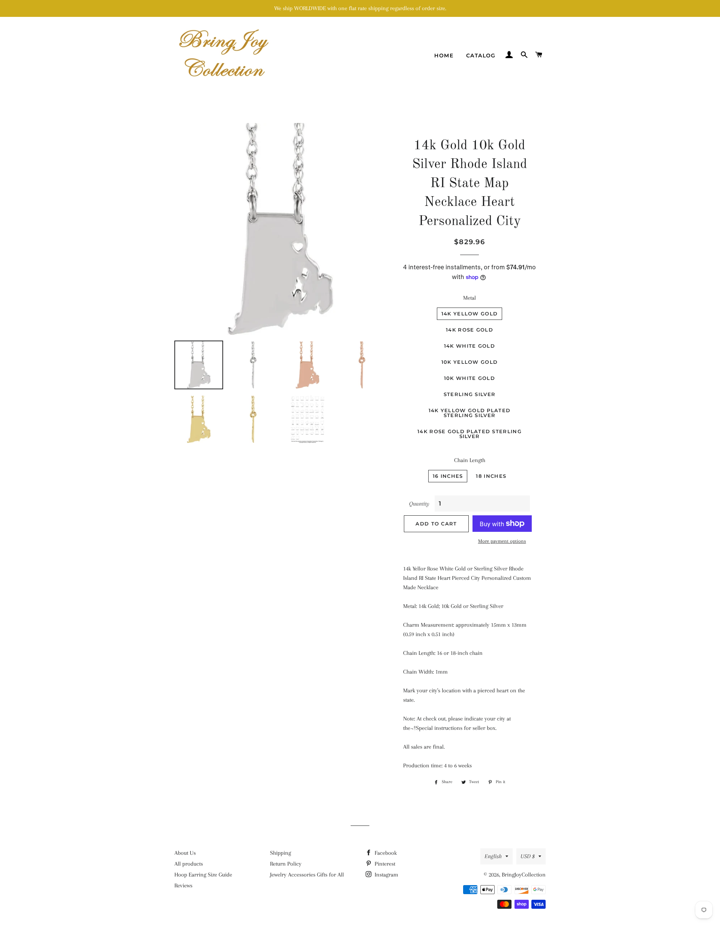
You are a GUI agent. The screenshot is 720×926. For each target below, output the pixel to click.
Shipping (280, 852)
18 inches (491, 476)
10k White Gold (469, 378)
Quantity (419, 503)
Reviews (183, 885)
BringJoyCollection (524, 874)
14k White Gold (469, 346)
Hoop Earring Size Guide (203, 874)
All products (188, 863)
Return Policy (286, 863)
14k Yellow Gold (469, 314)
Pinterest (384, 863)
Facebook (385, 852)
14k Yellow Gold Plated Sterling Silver (470, 412)
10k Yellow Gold (469, 362)
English (493, 856)
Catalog (481, 55)
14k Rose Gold (469, 330)
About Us (185, 852)
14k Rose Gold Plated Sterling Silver (469, 433)
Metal (469, 297)
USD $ (527, 856)
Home (443, 55)
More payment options (502, 541)
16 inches (448, 476)
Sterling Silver (470, 394)
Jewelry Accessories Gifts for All (307, 874)
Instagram (385, 874)
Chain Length (469, 460)
